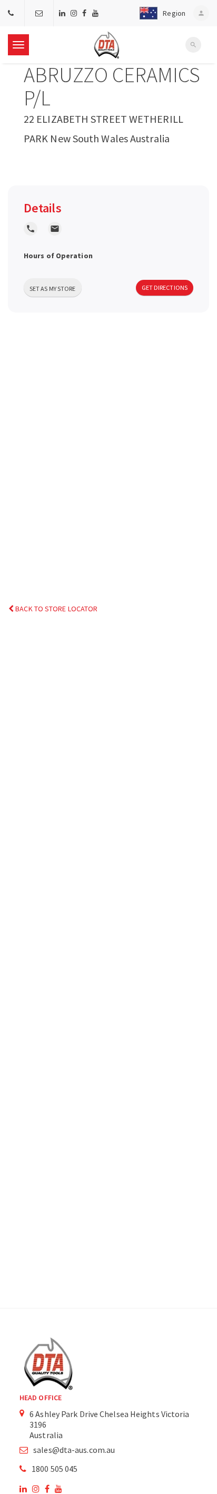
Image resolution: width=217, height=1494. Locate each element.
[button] (160, 13)
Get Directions (165, 287)
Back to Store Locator (55, 608)
